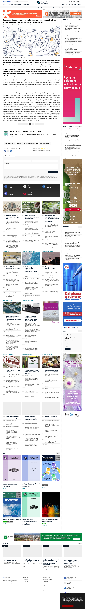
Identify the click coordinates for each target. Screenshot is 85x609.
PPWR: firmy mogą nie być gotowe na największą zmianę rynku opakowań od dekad (73, 145)
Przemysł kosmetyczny (8, 354)
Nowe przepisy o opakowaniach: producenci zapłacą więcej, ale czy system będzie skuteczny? (72, 136)
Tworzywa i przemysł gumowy (29, 251)
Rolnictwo (44, 199)
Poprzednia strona (23, 124)
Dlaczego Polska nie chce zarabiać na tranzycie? (71, 36)
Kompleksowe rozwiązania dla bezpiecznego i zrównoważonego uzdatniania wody (73, 22)
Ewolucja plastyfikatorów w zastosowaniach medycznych (72, 233)
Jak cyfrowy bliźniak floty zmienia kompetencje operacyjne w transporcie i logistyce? (73, 243)
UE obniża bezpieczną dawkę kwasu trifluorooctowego (71, 239)
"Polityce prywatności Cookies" (75, 602)
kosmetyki (19, 143)
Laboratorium (25, 400)
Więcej (58, 453)
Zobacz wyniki (75, 348)
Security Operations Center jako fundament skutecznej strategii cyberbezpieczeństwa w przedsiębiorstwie (72, 148)
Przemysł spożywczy (47, 354)
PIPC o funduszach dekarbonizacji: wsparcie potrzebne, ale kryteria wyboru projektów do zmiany (73, 246)
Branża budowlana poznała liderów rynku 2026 (73, 151)
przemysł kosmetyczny (10, 143)
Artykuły (10, 24)
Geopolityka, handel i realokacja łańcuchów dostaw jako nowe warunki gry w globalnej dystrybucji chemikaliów (72, 53)
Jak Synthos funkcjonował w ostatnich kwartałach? (72, 259)
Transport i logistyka (47, 251)
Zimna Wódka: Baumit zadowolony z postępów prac (73, 230)
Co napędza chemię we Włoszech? (71, 253)
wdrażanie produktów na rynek (31, 143)
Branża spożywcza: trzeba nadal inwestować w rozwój (73, 32)
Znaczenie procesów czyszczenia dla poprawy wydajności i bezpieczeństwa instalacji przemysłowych (73, 140)
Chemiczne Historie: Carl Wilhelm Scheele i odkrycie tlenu (72, 29)
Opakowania (45, 400)
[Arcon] (79, 2)
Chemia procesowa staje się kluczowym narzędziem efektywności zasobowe (72, 26)
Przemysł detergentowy (28, 354)
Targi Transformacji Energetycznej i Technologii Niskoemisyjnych (73, 42)
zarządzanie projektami (45, 143)
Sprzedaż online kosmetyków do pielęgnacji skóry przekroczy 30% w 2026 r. (72, 250)
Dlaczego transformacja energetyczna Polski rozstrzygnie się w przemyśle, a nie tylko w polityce (73, 132)
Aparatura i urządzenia (27, 300)
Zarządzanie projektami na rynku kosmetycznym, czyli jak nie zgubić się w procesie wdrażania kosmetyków (21, 24)
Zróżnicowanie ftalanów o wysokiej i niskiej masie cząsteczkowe (72, 236)
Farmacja (5, 400)
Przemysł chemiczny (8, 199)
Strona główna (5, 24)
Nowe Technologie (7, 300)
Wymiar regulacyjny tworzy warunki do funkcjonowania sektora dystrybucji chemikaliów (71, 49)
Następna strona (39, 124)
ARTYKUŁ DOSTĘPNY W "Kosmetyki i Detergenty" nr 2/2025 (26, 131)
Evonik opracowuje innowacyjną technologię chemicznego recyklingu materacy (72, 256)
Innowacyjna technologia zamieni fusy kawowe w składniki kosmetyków (73, 39)
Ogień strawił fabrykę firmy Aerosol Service (72, 128)
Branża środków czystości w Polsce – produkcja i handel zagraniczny (71, 155)
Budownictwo (6, 251)
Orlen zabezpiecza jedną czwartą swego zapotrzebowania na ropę (72, 45)
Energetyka (25, 199)
